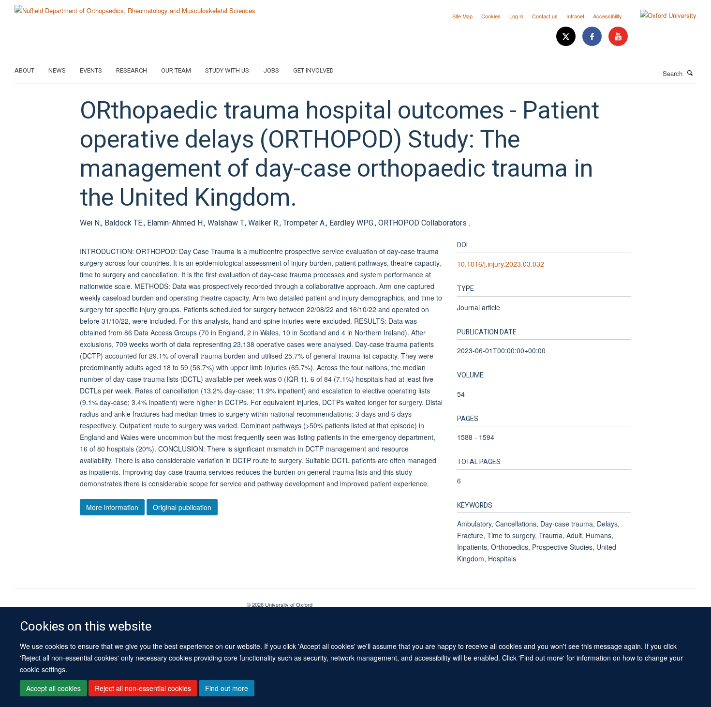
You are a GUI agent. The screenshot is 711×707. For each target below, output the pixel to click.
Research (131, 70)
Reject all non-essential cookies (143, 688)
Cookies (491, 16)
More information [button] (112, 507)
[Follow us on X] (567, 36)
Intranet (575, 16)
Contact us (545, 16)
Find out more (226, 688)
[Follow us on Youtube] (618, 36)
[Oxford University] (660, 15)
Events (91, 70)
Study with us (227, 70)
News (57, 70)
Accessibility (607, 16)
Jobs (271, 70)
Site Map (462, 16)
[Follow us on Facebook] (593, 36)
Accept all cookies (53, 688)
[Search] (690, 72)
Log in (516, 16)
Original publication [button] (182, 507)
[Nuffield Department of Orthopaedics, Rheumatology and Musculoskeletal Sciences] (135, 7)
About (24, 70)
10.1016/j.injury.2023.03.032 (500, 264)
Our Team (176, 70)
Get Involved (313, 70)
